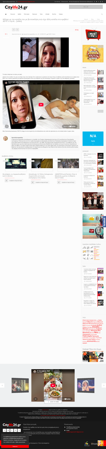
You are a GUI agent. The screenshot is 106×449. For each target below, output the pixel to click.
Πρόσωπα (95, 336)
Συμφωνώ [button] (15, 446)
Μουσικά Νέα (96, 330)
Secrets (84, 322)
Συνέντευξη (85, 337)
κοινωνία (91, 341)
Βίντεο (101, 323)
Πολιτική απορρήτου (43, 443)
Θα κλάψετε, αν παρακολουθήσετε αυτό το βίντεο (14, 175)
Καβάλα (99, 329)
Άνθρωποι (90, 322)
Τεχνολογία (99, 337)
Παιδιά (99, 332)
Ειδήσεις (85, 327)
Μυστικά (92, 332)
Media (100, 320)
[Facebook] (94, 1)
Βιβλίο (84, 325)
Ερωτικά (95, 250)
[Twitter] (96, 1)
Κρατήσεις (88, 330)
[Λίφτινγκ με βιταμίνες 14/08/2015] (102, 443)
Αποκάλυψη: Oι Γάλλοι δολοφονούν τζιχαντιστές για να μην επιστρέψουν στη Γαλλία (41, 176)
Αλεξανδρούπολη (95, 323)
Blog (92, 19)
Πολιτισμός (87, 336)
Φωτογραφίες (97, 339)
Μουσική (86, 332)
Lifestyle (91, 320)
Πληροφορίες (87, 334)
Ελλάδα (95, 327)
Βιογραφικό (88, 325)
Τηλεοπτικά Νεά (87, 339)
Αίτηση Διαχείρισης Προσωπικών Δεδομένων (81, 1)
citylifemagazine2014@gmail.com (26, 1)
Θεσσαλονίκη (92, 329)
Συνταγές (90, 337)
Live (95, 320)
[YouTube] (98, 1)
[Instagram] (100, 1)
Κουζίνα (84, 330)
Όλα (77, 30)
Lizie (97, 320)
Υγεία (95, 248)
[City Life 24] (16, 7)
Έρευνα (95, 322)
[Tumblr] (102, 1)
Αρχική (86, 19)
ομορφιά (85, 343)
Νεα (96, 332)
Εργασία (95, 253)
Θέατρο (85, 329)
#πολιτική (86, 320)
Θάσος (101, 327)
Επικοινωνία (64, 1)
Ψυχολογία (85, 341)
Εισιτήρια (89, 327)
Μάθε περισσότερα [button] (20, 442)
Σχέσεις (94, 337)
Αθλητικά (100, 322)
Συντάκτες (57, 1)
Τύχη (95, 258)
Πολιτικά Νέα (94, 334)
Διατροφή (93, 325)
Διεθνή (99, 325)
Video (98, 19)
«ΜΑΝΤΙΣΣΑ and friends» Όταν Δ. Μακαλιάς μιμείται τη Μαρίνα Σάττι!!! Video (66, 176)
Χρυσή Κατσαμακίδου (29, 34)
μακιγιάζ (97, 341)
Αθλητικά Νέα (87, 323)
